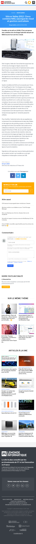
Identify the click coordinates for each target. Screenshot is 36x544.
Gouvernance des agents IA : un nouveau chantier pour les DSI (9, 370)
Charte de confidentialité (18, 501)
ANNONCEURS (17, 499)
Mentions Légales (28, 499)
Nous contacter (7, 499)
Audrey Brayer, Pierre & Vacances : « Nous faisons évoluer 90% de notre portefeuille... (9, 318)
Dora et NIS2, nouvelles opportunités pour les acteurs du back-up (17, 224)
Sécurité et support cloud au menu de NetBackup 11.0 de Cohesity (17, 219)
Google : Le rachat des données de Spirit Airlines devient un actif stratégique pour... (9, 393)
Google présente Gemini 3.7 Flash (26, 391)
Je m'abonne (6, 286)
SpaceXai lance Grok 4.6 (9, 413)
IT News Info (29, 467)
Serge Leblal (6, 163)
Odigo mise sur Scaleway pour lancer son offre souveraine (26, 337)
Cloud (13, 12)
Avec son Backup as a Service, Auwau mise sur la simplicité (15, 213)
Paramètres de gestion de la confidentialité (18, 504)
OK (30, 191)
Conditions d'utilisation (18, 262)
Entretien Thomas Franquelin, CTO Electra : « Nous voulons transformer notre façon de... (9, 339)
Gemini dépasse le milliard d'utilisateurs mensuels (25, 414)
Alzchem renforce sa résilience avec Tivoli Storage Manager (16, 208)
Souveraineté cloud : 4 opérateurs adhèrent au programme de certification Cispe (26, 318)
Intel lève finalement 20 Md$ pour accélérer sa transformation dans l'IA (26, 435)
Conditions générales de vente (18, 503)
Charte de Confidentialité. (25, 248)
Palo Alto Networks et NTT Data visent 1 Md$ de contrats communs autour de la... (26, 371)
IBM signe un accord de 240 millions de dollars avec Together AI (8, 435)
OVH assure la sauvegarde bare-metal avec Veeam (16, 203)
